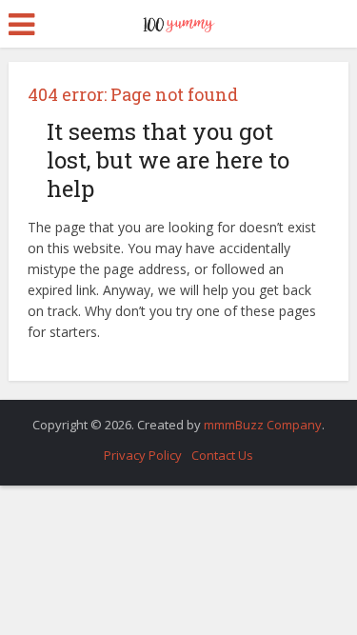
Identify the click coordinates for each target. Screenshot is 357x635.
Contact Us (222, 455)
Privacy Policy (143, 455)
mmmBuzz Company (263, 424)
